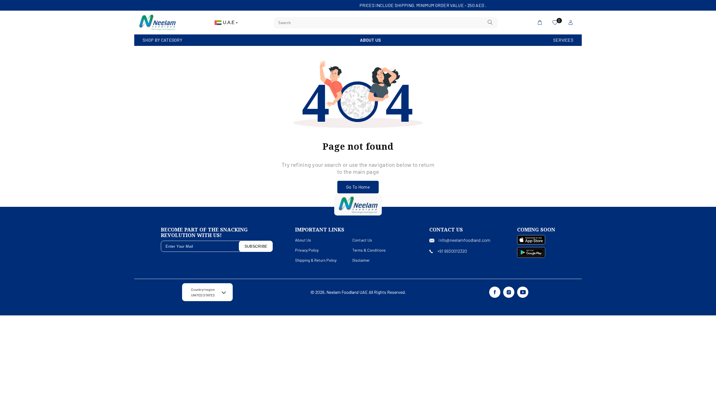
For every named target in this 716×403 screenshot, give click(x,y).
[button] (162, 40)
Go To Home (358, 186)
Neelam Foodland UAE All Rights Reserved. (366, 292)
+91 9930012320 (452, 251)
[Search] (490, 22)
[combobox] (386, 22)
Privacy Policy (307, 250)
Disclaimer (361, 260)
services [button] (563, 40)
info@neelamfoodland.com (464, 240)
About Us (370, 40)
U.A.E (229, 22)
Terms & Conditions (369, 250)
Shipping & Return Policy (315, 260)
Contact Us (362, 240)
